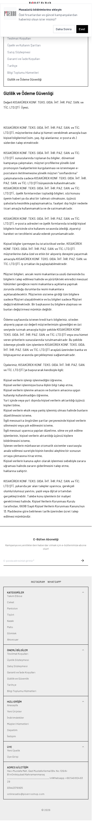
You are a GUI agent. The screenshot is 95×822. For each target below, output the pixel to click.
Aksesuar (13, 639)
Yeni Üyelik (13, 750)
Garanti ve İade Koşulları (23, 59)
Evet (82, 29)
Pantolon (12, 608)
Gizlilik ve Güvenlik (18, 678)
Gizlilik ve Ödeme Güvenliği (24, 79)
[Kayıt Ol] (82, 561)
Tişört (10, 614)
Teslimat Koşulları (19, 38)
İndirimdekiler (15, 717)
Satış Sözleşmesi (18, 52)
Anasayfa (12, 705)
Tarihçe (12, 65)
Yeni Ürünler (14, 711)
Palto (10, 626)
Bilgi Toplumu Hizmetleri (23, 72)
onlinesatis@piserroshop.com (25, 793)
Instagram (38, 581)
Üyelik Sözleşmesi (18, 659)
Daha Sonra (64, 29)
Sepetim (12, 729)
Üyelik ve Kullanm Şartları (24, 45)
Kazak (10, 620)
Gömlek (11, 633)
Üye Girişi (12, 756)
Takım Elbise (14, 595)
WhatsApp (54, 581)
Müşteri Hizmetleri (18, 723)
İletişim (11, 736)
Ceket (10, 602)
